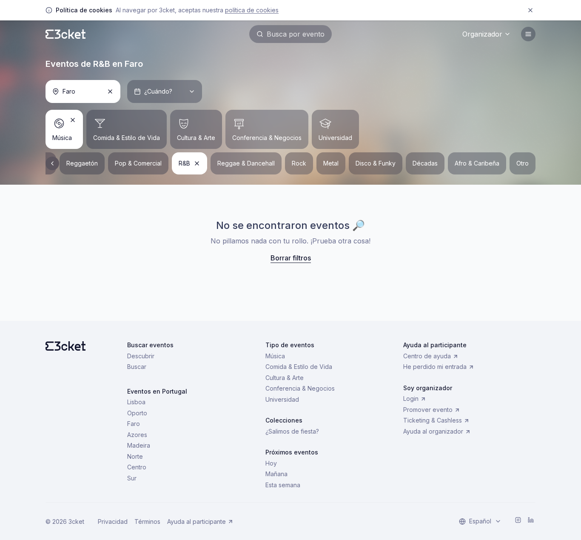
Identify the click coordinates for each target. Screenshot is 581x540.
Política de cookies (252, 10)
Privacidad (113, 521)
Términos (147, 521)
